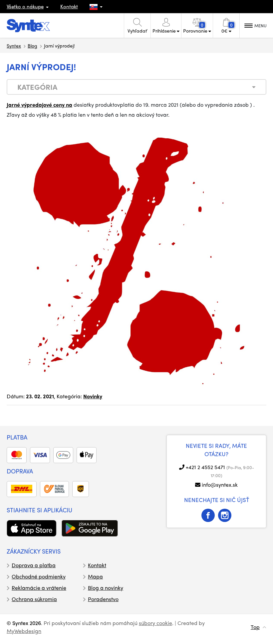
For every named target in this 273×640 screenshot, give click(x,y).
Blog (32, 45)
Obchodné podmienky (39, 576)
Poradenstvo (103, 599)
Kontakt (69, 6)
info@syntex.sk (220, 484)
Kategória (37, 86)
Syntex (14, 45)
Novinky (92, 396)
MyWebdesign (24, 631)
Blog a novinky (105, 587)
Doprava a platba (34, 565)
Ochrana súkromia (34, 599)
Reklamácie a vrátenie (39, 587)
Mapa (95, 576)
